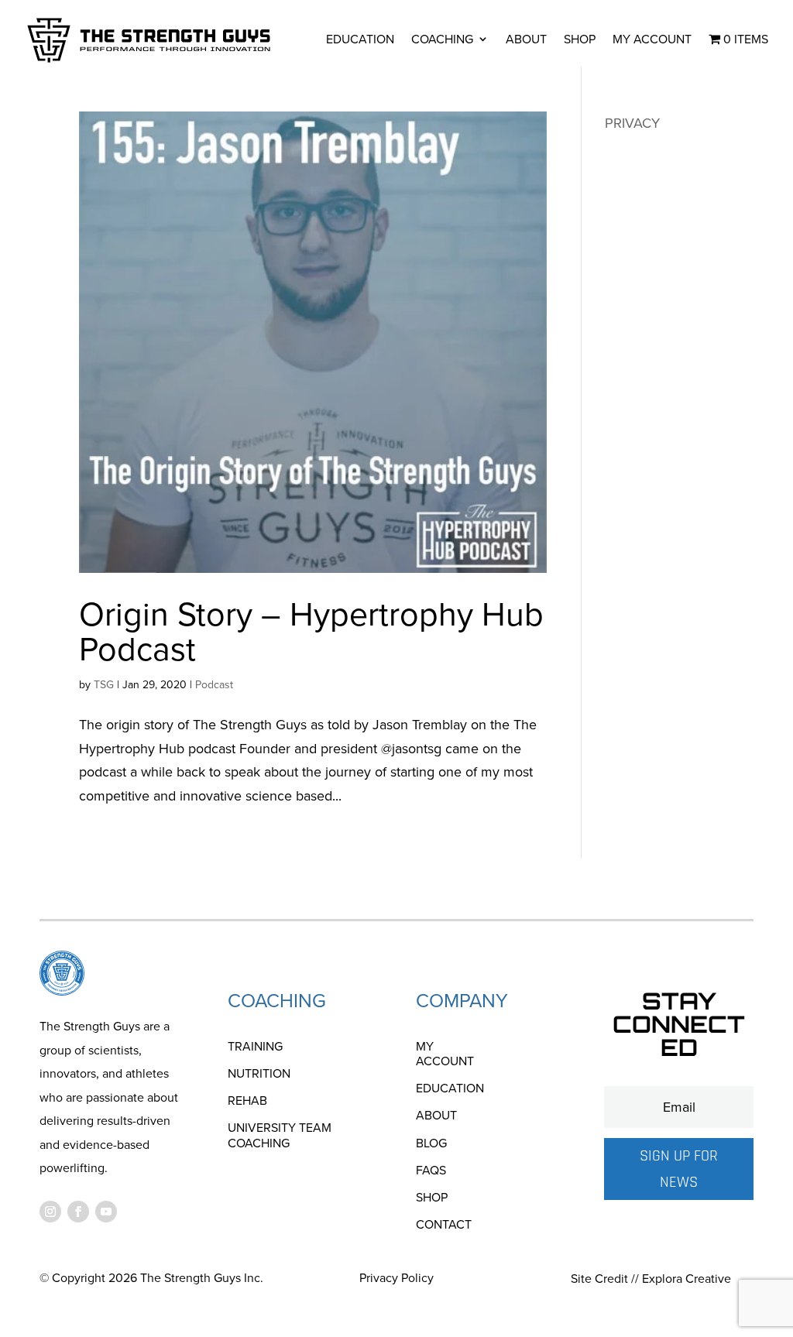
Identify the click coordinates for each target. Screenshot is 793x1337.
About (526, 39)
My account (652, 39)
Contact (444, 1225)
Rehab (247, 1101)
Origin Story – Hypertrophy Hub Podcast (311, 632)
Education (360, 39)
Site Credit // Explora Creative (651, 1278)
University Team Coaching (279, 1135)
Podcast (214, 685)
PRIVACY (632, 123)
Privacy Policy (396, 1278)
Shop (580, 39)
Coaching (442, 39)
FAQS (431, 1171)
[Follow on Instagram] (50, 1211)
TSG (104, 685)
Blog (431, 1144)
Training (255, 1047)
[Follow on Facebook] (78, 1211)
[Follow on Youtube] (106, 1211)
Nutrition (259, 1074)
